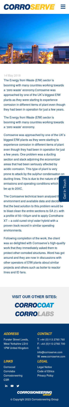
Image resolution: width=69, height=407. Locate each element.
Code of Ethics (45, 371)
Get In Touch (64, 189)
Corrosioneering (13, 375)
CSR (6, 379)
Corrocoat (9, 367)
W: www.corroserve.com (51, 356)
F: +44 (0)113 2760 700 (51, 343)
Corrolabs (9, 371)
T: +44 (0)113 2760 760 (51, 339)
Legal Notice (44, 367)
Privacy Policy (45, 375)
